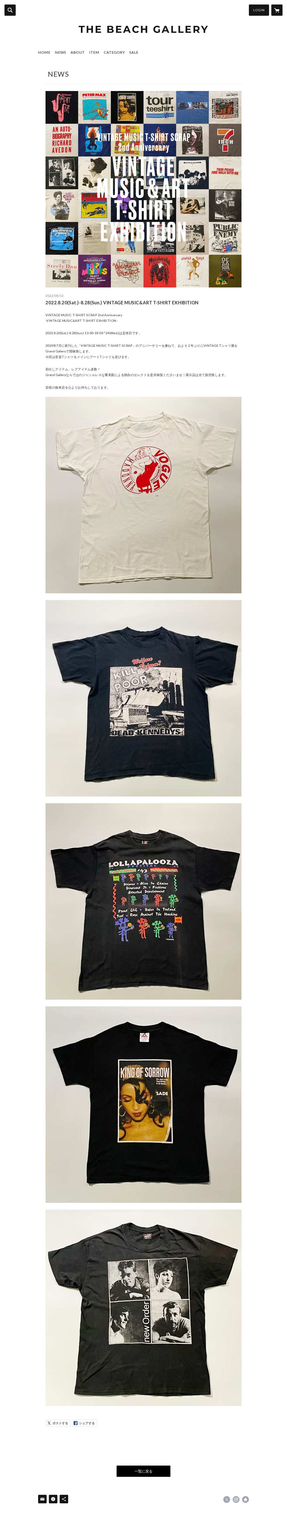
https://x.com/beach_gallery (226, 1499)
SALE (133, 52)
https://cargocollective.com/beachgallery (245, 1499)
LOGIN (259, 10)
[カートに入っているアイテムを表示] (277, 10)
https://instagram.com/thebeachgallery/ (236, 1499)
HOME (44, 52)
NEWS (60, 52)
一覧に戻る (143, 1471)
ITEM (94, 52)
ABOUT (78, 52)
